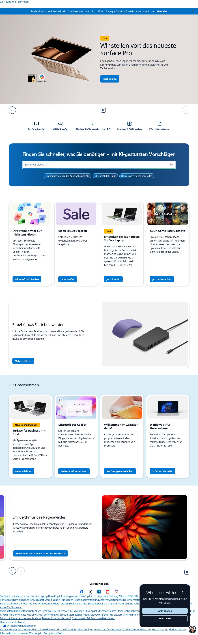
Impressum (100, 629)
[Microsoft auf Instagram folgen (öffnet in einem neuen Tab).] (116, 591)
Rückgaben (67, 600)
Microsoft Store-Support (46, 600)
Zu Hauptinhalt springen (14, 1)
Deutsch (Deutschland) (12, 622)
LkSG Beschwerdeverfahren (99, 618)
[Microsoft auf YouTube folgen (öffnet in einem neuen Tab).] (107, 591)
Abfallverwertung (108, 600)
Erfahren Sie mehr (162, 471)
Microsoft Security (24, 611)
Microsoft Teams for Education (35, 603)
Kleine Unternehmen (128, 611)
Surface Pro (6, 596)
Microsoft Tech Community (42, 614)
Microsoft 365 (126, 596)
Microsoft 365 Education (66, 603)
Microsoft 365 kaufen (27, 279)
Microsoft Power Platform (97, 614)
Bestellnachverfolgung (86, 600)
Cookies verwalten (132, 629)
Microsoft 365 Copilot (85, 611)
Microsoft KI (6, 611)
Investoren (78, 618)
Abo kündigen (85, 629)
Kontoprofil (6, 600)
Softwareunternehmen (125, 614)
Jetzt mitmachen (161, 279)
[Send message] (171, 164)
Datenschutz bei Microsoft (56, 618)
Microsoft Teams (107, 611)
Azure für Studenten (11, 607)
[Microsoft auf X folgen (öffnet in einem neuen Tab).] (90, 591)
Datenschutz (114, 629)
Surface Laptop (21, 596)
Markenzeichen (177, 629)
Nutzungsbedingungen (155, 629)
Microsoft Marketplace (69, 614)
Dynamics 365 (49, 611)
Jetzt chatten (165, 611)
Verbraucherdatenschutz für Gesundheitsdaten (26, 629)
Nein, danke (165, 618)
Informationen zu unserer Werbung (20, 633)
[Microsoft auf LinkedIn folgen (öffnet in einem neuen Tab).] (99, 591)
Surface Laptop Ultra (42, 596)
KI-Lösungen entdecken (120, 471)
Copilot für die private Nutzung (101, 596)
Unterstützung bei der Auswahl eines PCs (67, 175)
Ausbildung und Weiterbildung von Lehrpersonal (126, 603)
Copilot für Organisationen (69, 596)
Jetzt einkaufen (159, 11)
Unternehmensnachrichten (26, 618)
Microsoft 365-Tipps (105, 175)
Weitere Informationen (74, 471)
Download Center (23, 600)
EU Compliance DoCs (51, 633)
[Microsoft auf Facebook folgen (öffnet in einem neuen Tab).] (81, 591)
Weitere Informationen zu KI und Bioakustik (41, 553)
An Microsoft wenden (65, 629)
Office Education (89, 603)
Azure (38, 611)
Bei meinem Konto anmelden (136, 175)
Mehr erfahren (23, 360)
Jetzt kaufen (109, 78)
